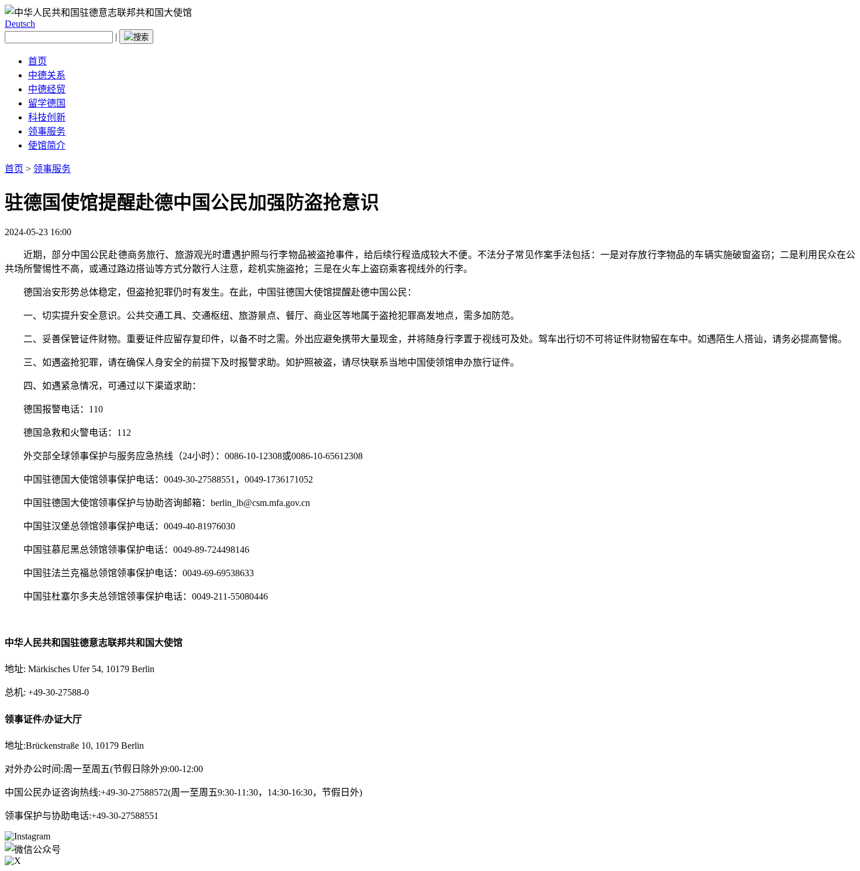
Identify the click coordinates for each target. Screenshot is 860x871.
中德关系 (47, 75)
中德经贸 (47, 89)
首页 (37, 61)
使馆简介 (47, 145)
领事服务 (47, 131)
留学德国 (47, 103)
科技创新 (47, 117)
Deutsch (20, 24)
